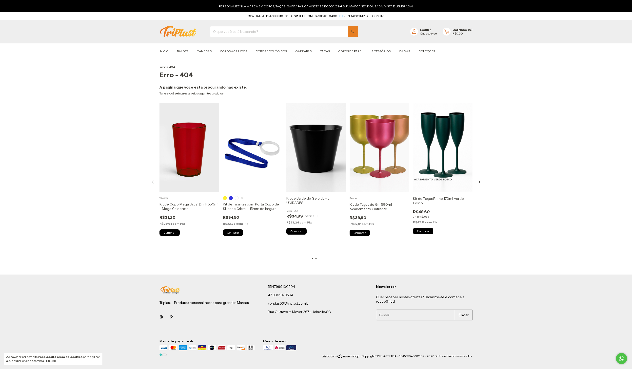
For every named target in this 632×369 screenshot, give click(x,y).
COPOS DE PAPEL (350, 51)
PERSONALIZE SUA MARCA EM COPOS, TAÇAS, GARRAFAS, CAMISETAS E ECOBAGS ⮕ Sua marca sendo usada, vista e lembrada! (316, 6)
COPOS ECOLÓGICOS (271, 51)
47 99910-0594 (280, 295)
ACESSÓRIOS (381, 51)
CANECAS (204, 51)
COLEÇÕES (426, 51)
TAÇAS (325, 51)
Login (424, 30)
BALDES (182, 51)
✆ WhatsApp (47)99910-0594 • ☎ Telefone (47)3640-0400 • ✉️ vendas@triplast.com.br (316, 16)
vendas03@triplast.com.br (289, 303)
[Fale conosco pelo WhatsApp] (621, 358)
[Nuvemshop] (341, 357)
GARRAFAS (303, 51)
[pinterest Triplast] (171, 317)
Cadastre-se (428, 33)
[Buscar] (353, 31)
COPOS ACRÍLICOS (233, 51)
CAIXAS (404, 51)
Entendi (51, 361)
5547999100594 (281, 286)
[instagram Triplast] (161, 317)
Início (164, 51)
